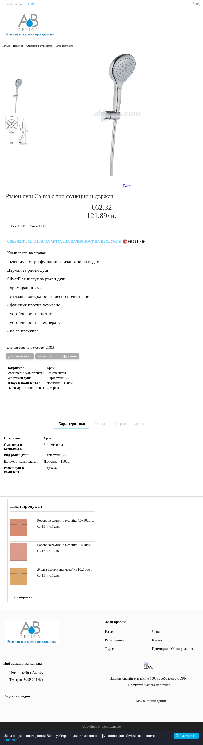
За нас (156, 632)
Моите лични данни (151, 701)
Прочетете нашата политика (149, 685)
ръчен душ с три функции (57, 356)
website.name (111, 726)
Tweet (127, 186)
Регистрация (114, 640)
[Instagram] (15, 706)
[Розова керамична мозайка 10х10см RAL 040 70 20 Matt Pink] (18, 552)
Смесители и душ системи (39, 45)
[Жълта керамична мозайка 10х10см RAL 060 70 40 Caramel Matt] (18, 576)
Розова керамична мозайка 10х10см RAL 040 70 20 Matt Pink (66, 545)
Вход (196, 4)
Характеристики (72, 424)
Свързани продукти (129, 424)
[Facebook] (6, 706)
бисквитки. (12, 740)
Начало (6, 45)
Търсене (111, 649)
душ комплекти (19, 356)
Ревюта (99, 424)
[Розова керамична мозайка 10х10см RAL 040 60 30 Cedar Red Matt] (18, 527)
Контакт (158, 640)
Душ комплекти (64, 45)
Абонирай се (22, 597)
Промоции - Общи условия (172, 649)
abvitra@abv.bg (32, 672)
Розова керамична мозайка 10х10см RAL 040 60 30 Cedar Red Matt (66, 520)
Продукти (18, 45)
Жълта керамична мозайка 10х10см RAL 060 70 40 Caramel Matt (66, 569)
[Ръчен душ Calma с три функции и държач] (117, 175)
